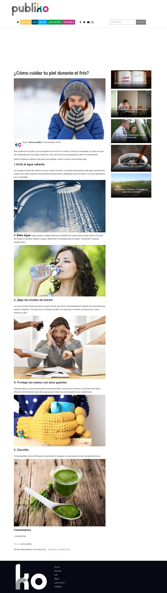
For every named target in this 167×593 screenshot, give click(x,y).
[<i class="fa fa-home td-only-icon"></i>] (18, 22)
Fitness (131, 115)
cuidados (61, 549)
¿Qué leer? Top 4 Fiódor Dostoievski (131, 83)
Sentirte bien (134, 169)
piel (68, 549)
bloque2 (52, 549)
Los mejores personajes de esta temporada (131, 136)
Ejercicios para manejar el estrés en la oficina (131, 110)
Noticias (25, 22)
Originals (69, 22)
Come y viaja (127, 195)
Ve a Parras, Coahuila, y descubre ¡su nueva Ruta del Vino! (131, 190)
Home (57, 567)
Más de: (23, 544)
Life (35, 22)
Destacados (135, 195)
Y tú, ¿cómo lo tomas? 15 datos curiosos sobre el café (131, 164)
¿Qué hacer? (54, 22)
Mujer (42, 22)
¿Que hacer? (59, 583)
